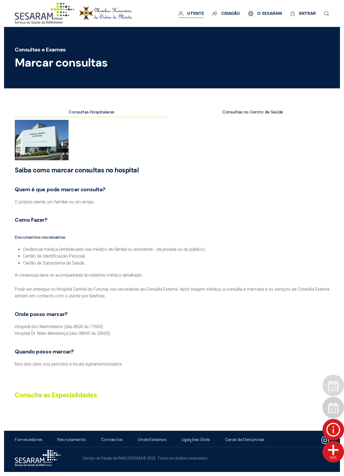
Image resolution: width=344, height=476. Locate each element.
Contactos (112, 439)
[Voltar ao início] (73, 13)
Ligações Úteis (195, 439)
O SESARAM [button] (269, 13)
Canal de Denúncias (244, 439)
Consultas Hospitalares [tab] (91, 112)
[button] (326, 13)
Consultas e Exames (40, 49)
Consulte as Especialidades (56, 395)
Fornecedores (28, 439)
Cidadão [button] (230, 13)
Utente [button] (195, 13)
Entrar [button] (307, 13)
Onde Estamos (152, 439)
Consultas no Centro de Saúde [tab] (252, 112)
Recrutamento (71, 439)
